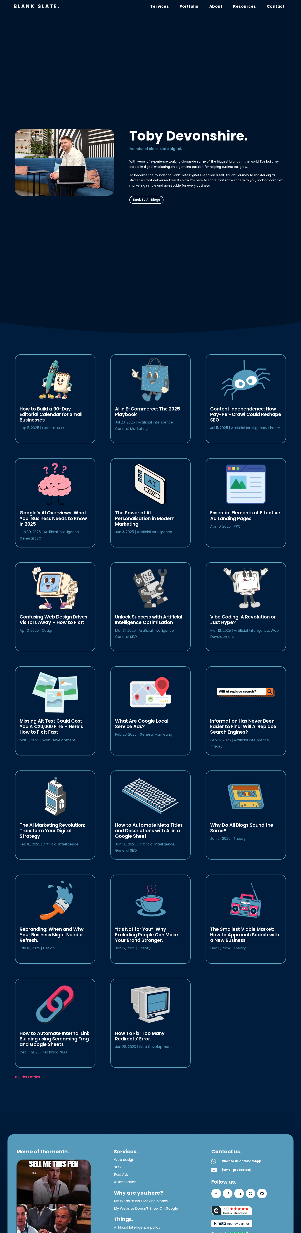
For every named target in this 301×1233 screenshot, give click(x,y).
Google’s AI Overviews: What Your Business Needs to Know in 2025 (53, 518)
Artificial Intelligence (61, 531)
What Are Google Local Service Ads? (141, 724)
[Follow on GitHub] (262, 1193)
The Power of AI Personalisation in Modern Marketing (145, 518)
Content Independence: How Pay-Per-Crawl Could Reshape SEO (245, 414)
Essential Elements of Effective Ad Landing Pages (245, 515)
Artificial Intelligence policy (137, 1227)
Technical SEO (54, 1052)
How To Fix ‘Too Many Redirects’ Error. (140, 1036)
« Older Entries (27, 1076)
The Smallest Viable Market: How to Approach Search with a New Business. (244, 934)
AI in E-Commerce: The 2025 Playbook (147, 412)
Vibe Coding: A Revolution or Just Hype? (243, 620)
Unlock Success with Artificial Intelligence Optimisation (148, 620)
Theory (144, 948)
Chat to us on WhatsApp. (242, 1161)
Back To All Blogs (146, 199)
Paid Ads (121, 1174)
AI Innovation (125, 1181)
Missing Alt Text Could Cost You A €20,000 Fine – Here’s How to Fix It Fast (51, 726)
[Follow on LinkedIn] (239, 1193)
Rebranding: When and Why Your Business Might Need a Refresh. (52, 934)
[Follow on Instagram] (227, 1193)
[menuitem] (275, 6)
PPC (237, 526)
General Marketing (131, 428)
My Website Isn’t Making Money (141, 1200)
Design (47, 630)
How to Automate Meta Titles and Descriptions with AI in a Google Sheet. (149, 830)
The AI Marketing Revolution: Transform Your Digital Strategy (52, 830)
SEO (117, 1167)
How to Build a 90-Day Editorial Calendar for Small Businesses (51, 414)
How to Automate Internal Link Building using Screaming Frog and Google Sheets (54, 1038)
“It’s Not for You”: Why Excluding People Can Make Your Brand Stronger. (146, 934)
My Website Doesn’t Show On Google (146, 1208)
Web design (124, 1159)
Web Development (58, 740)
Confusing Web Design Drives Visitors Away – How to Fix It (53, 620)
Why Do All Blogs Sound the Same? (241, 828)
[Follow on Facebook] (216, 1193)
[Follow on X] (250, 1193)
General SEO (53, 427)
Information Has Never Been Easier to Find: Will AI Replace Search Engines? (243, 726)
